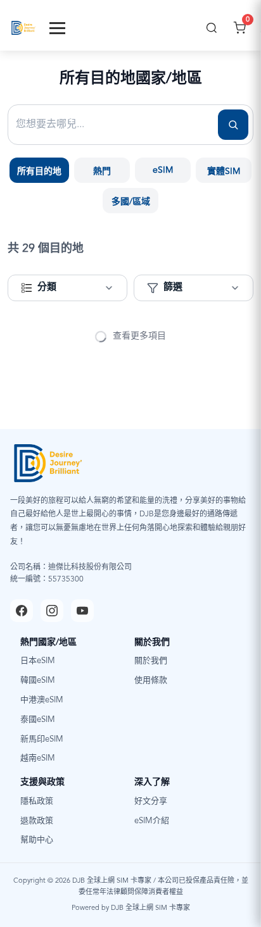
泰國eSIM (37, 720)
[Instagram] (52, 610)
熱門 (102, 171)
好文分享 (150, 801)
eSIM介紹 (151, 821)
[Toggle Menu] (57, 28)
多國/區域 (130, 201)
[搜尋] (211, 27)
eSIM (163, 170)
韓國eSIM (37, 680)
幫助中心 (36, 840)
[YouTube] (82, 610)
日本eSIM (37, 661)
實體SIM (223, 171)
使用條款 (150, 680)
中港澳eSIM (41, 700)
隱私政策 (36, 801)
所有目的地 (39, 171)
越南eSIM (37, 758)
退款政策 (36, 821)
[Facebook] (21, 610)
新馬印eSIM (41, 739)
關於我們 (150, 661)
